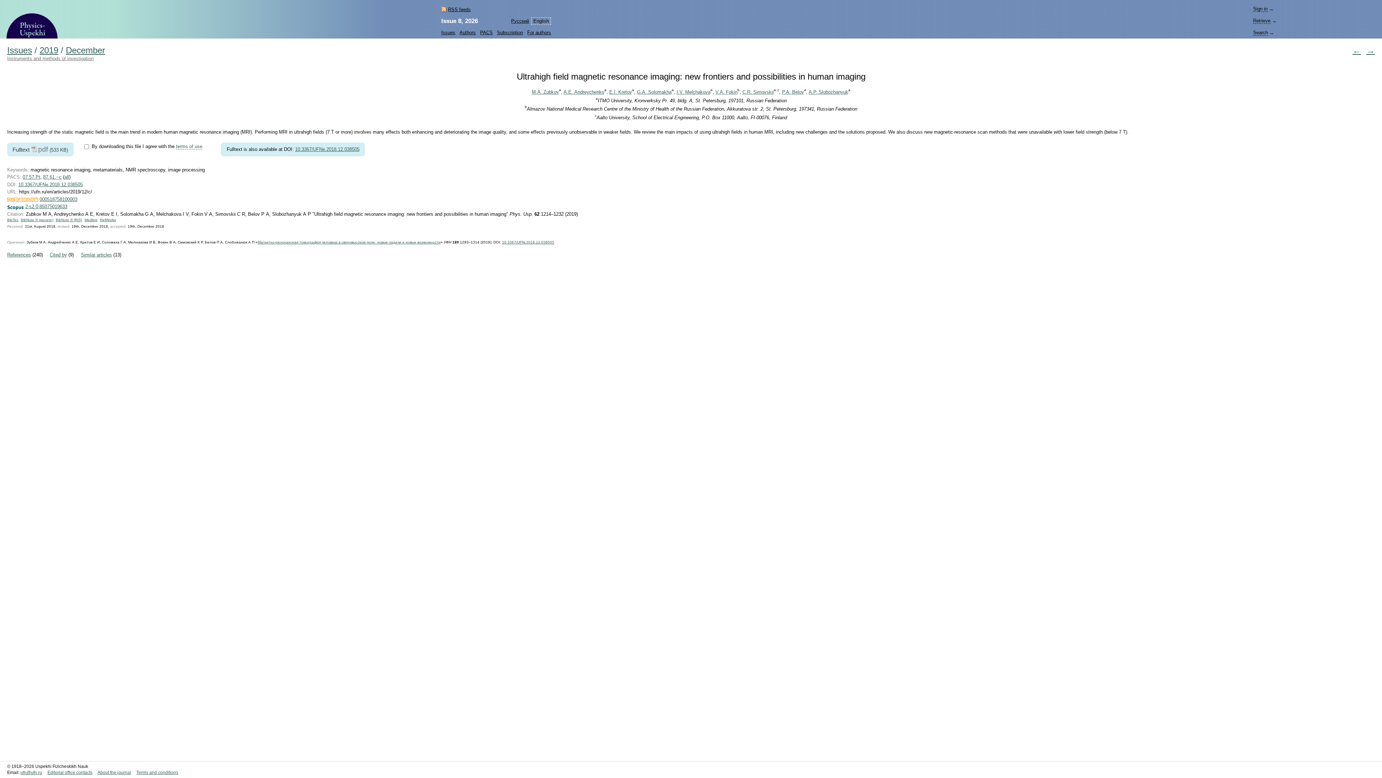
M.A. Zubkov (545, 92)
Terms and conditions (157, 772)
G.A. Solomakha (654, 92)
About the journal (114, 772)
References (19, 255)
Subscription (510, 32)
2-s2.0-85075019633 (46, 206)
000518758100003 (58, 199)
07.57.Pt (31, 177)
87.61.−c (52, 177)
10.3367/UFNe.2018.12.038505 (327, 149)
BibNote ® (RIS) (69, 220)
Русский (520, 21)
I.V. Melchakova (693, 92)
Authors (468, 32)
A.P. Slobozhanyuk (828, 92)
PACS (486, 32)
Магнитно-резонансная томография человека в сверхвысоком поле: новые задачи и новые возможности (349, 242)
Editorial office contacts (70, 772)
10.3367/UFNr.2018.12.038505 (528, 242)
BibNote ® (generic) (37, 220)
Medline (91, 220)
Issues (448, 32)
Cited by (58, 255)
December (85, 50)
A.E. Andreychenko (584, 92)
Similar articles (96, 255)
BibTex (12, 220)
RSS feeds (459, 9)
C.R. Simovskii (758, 92)
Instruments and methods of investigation (50, 58)
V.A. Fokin (726, 92)
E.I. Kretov (620, 92)
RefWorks (108, 220)
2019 (49, 50)
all (66, 177)
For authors (539, 32)
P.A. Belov (793, 92)
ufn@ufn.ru (31, 772)
